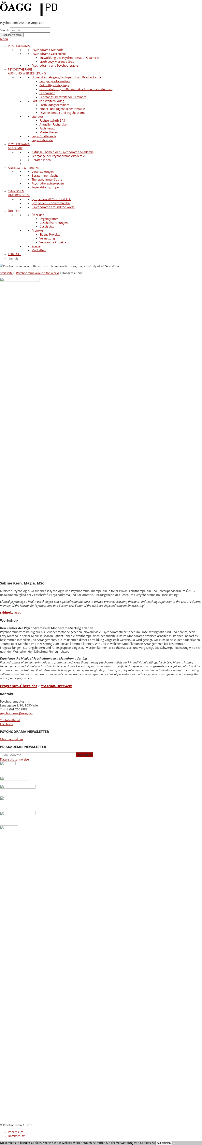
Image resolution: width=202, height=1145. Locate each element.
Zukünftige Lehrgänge (54, 85)
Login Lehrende (42, 140)
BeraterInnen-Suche (45, 175)
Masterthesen (48, 132)
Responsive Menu (12, 34)
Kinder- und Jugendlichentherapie (62, 109)
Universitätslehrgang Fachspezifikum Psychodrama (66, 77)
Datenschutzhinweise (14, 759)
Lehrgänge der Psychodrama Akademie (58, 156)
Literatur (37, 116)
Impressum (15, 1132)
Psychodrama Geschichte (49, 54)
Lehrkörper (47, 93)
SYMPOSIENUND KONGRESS (19, 193)
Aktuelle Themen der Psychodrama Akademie (63, 152)
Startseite (6, 273)
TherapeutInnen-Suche (47, 179)
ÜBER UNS (15, 211)
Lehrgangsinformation (54, 81)
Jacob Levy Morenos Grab (56, 61)
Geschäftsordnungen (53, 223)
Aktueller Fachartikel (53, 124)
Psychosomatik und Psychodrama (62, 113)
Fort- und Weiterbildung (48, 101)
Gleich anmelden (11, 739)
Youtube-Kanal (10, 720)
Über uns (38, 215)
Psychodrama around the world (53, 207)
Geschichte (46, 226)
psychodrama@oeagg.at (16, 713)
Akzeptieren (164, 1142)
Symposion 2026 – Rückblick (51, 199)
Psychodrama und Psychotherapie (55, 65)
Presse (36, 246)
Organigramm (49, 219)
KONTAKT (14, 254)
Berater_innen (41, 160)
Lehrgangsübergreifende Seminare (62, 97)
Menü (4, 39)
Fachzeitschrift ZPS (52, 120)
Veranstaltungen (43, 171)
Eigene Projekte (49, 234)
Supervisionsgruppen (46, 187)
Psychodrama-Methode (47, 50)
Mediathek (39, 250)
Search (4, 30)
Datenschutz (16, 1136)
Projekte (37, 230)
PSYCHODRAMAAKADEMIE (19, 146)
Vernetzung (47, 238)
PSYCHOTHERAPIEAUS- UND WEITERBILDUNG (27, 71)
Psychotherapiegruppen (48, 183)
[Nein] (173, 1143)
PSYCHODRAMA (19, 46)
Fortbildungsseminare (54, 105)
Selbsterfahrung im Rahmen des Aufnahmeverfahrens (75, 89)
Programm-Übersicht (18, 686)
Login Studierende (44, 136)
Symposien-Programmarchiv (51, 203)
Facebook (6, 724)
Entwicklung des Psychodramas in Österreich (69, 58)
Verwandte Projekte (52, 242)
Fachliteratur (48, 128)
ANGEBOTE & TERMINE (23, 168)
